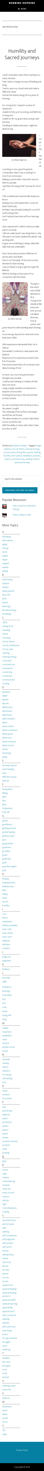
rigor (4, 1204)
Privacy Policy (22, 1450)
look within (7, 995)
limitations (6, 987)
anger (38, 446)
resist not (6, 1189)
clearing (6, 653)
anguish (5, 563)
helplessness (8, 886)
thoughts (6, 1366)
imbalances (7, 922)
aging (4, 544)
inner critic (7, 929)
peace (5, 1118)
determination (8, 719)
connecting (7, 672)
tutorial (5, 1377)
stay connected (9, 1315)
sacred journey (18, 459)
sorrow (5, 1277)
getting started (9, 828)
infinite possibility (9, 925)
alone (4, 552)
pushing (5, 1153)
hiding (5, 894)
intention (6, 944)
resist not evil (8, 1193)
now (4, 1082)
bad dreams (7, 580)
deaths (5, 700)
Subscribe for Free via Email (19, 490)
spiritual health (9, 1300)
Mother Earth (8, 1047)
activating (6, 537)
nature (5, 1067)
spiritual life (7, 1308)
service (5, 1251)
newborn (6, 1071)
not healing (7, 1078)
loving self (6, 1015)
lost (4, 1003)
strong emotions (9, 1338)
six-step (5, 1270)
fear (4, 801)
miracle (5, 1043)
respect (5, 1196)
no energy (7, 1075)
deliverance (7, 707)
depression (7, 715)
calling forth (7, 626)
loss (4, 999)
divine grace (7, 734)
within (4, 1414)
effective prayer (9, 777)
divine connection (10, 730)
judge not (6, 957)
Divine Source (8, 745)
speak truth (7, 1285)
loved (4, 1011)
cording (5, 683)
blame (5, 602)
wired (4, 1410)
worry (5, 1422)
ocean (5, 1091)
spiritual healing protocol (9, 1294)
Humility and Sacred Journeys (22, 54)
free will (5, 812)
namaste (6, 1059)
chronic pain (7, 649)
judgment (6, 961)
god (4, 840)
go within (6, 851)
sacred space (8, 1224)
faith (4, 797)
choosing (6, 638)
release (5, 1177)
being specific (8, 591)
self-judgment (8, 1239)
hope (4, 898)
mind (4, 1039)
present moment (10, 1141)
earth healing (8, 769)
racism (5, 1170)
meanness (6, 1032)
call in (4, 622)
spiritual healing (9, 1289)
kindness (6, 969)
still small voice (9, 1327)
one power (7, 1098)
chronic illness (18, 449)
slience (5, 1274)
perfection (7, 1122)
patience (6, 1115)
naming (5, 1063)
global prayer (8, 836)
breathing (6, 614)
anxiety (5, 567)
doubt (5, 749)
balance (7, 449)
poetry (7, 459)
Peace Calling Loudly (22, 515)
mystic (5, 1051)
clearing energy (32, 449)
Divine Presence (9, 742)
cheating (6, 630)
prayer (5, 1137)
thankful (6, 1358)
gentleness (7, 824)
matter (5, 1028)
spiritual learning (22, 462)
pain (4, 1107)
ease (4, 773)
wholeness (7, 1407)
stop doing (7, 1330)
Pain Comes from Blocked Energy (24, 507)
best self (6, 595)
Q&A (4, 1161)
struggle (6, 1342)
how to (5, 902)
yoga (4, 1434)
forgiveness (7, 808)
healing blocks (8, 883)
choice (5, 634)
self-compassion (9, 1235)
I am (4, 914)
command (6, 661)
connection (7, 676)
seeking (28, 459)
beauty (5, 587)
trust (4, 1370)
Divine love (7, 738)
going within (7, 843)
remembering (8, 1181)
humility (6, 456)
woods (5, 1418)
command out (8, 664)
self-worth (7, 1247)
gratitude (6, 859)
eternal (5, 781)
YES (4, 1430)
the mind (6, 1362)
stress (5, 1334)
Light (4, 981)
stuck (4, 1346)
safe (4, 1228)
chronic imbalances (10, 645)
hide (4, 890)
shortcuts (6, 1262)
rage (4, 1174)
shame (5, 1258)
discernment (8, 726)
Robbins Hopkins (22, 3)
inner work (7, 937)
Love (4, 1007)
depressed (7, 711)
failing (5, 793)
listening (6, 991)
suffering (6, 1350)
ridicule (5, 1200)
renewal (6, 1185)
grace (30, 452)
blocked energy (9, 610)
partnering (7, 1111)
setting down (8, 1255)
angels (5, 556)
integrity (6, 941)
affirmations (7, 540)
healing (37, 452)
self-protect (7, 1243)
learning (6, 978)
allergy (5, 548)
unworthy (6, 1390)
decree (5, 703)
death (4, 696)
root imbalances (9, 1208)
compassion (7, 668)
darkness (6, 692)
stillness (5, 1323)
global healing (8, 832)
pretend (6, 1145)
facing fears (22, 452)
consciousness (9, 452)
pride (4, 1149)
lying (4, 1019)
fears (4, 804)
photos (5, 1126)
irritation (6, 948)
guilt (4, 870)
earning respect (9, 765)
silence (36, 459)
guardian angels (9, 866)
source (5, 1281)
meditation (27, 456)
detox (4, 722)
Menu (23, 9)
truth (4, 1373)
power (5, 1134)
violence (5, 1398)
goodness (6, 847)
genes (5, 821)
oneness (36, 456)
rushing (5, 1212)
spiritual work (8, 1311)
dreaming (6, 753)
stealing (5, 1319)
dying (4, 757)
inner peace (16, 456)
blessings (6, 606)
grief (4, 863)
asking (5, 571)
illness (5, 918)
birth (4, 599)
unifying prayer (9, 1386)
